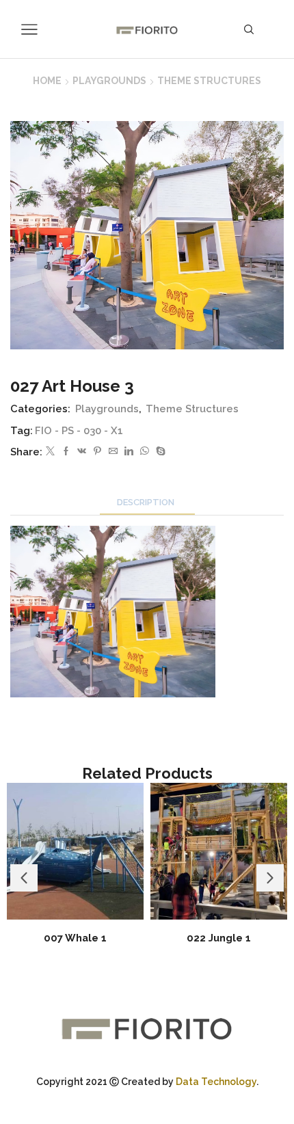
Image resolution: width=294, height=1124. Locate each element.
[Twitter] (50, 451)
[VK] (82, 451)
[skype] (158, 451)
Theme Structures (209, 80)
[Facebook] (66, 451)
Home (47, 80)
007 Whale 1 (75, 938)
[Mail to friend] (113, 451)
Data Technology (216, 1081)
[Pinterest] (97, 451)
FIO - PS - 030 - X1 (79, 430)
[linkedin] (129, 451)
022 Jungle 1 (219, 938)
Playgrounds (109, 80)
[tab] (147, 502)
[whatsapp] (144, 451)
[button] (24, 878)
